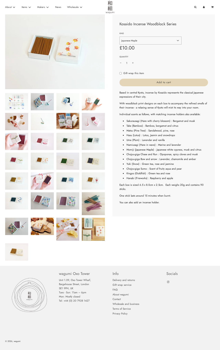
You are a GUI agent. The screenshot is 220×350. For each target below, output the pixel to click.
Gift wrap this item (133, 73)
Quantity (123, 56)
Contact (117, 299)
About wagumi (121, 294)
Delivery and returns (124, 280)
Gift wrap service (122, 285)
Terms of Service (122, 309)
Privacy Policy (120, 313)
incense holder (150, 202)
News (58, 7)
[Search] (195, 7)
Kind (121, 33)
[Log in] (204, 7)
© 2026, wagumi (12, 341)
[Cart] (212, 7)
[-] (120, 63)
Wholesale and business (126, 304)
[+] (133, 63)
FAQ (115, 290)
